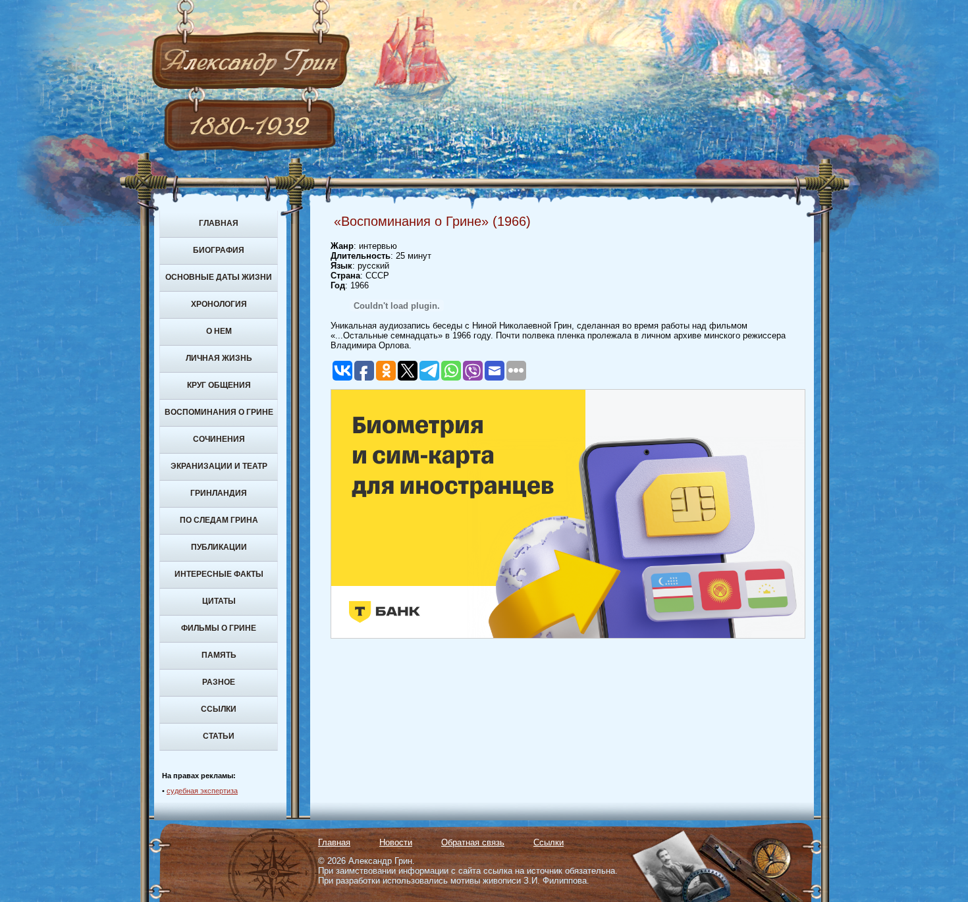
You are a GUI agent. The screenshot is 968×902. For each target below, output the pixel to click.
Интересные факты (219, 574)
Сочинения (219, 439)
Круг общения (219, 385)
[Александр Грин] (484, 112)
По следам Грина (219, 520)
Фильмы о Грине (218, 628)
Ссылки (218, 709)
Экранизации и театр (219, 466)
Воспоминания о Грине (219, 412)
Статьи (218, 736)
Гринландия (218, 493)
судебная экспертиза (202, 791)
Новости (395, 842)
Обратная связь (472, 842)
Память (219, 655)
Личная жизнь (219, 358)
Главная (218, 223)
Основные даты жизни (218, 277)
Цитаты (219, 601)
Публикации (219, 547)
